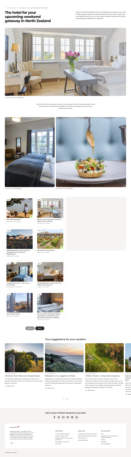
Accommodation (12, 7)
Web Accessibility (105, 444)
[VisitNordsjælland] (14, 427)
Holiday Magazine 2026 (61, 436)
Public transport (82, 438)
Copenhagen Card (83, 440)
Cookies (103, 439)
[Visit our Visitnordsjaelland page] (63, 417)
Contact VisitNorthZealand (62, 434)
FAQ (102, 434)
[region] (96, 224)
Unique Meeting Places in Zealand (87, 434)
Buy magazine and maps (62, 441)
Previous (30, 328)
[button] (24, 380)
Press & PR (58, 444)
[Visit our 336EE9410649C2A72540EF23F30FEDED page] (67, 417)
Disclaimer (104, 441)
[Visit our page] (54, 417)
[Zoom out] (123, 248)
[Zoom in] (123, 244)
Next (39, 328)
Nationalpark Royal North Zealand (87, 436)
